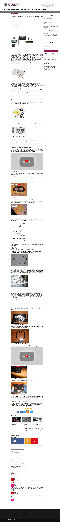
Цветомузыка (46, 27)
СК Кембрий (46, 33)
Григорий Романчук (17, 401)
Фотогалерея (41, 9)
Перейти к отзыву (46, 63)
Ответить (12, 476)
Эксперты (13, 9)
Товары (21, 9)
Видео (45, 9)
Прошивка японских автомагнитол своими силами (49, 57)
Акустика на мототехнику (48, 18)
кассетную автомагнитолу (32, 272)
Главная (5, 11)
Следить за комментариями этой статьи (18, 466)
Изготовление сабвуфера (48, 22)
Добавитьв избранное (35, 430)
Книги (32, 9)
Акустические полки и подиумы (49, 19)
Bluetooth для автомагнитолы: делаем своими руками (27, 303)
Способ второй (16, 26)
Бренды (35, 9)
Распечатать (25, 401)
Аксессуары (8, 11)
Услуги (28, 9)
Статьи (25, 9)
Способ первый (16, 25)
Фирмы (17, 9)
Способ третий (16, 27)
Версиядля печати (41, 430)
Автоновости (7, 9)
